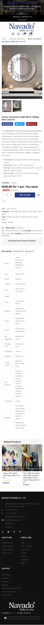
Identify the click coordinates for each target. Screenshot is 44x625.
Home (4, 39)
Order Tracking (26, 546)
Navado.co (9, 527)
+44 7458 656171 (11, 510)
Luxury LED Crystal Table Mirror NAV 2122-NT (11, 475)
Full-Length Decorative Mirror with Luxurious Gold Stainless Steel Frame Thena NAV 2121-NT (32, 477)
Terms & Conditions (9, 592)
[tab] (7, 251)
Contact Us (25, 560)
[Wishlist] (38, 194)
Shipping (5, 585)
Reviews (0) (18, 251)
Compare (4, 201)
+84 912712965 (10, 513)
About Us (24, 556)
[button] (39, 48)
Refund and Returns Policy (11, 588)
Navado (10, 222)
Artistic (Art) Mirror (13, 217)
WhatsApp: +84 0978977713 (15, 517)
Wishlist (23, 553)
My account (25, 549)
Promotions (6, 575)
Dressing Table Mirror (17, 39)
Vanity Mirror (32, 211)
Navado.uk (9, 523)
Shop (23, 543)
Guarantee (5, 578)
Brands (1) (29, 251)
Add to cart (25, 195)
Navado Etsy (6, 553)
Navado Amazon (8, 546)
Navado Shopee (7, 543)
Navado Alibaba (7, 549)
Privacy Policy (7, 595)
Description (7, 251)
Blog (22, 563)
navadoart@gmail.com (13, 520)
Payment (5, 581)
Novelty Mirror (26, 217)
